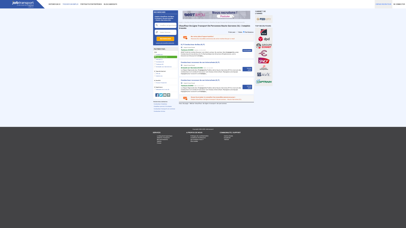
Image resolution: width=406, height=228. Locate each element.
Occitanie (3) (160, 62)
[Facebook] (157, 95)
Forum (159, 143)
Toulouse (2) (159, 64)
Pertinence (249, 32)
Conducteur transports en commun (164, 109)
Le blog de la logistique (164, 136)
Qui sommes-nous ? (197, 139)
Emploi (181, 22)
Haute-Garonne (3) (161, 57)
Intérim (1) (159, 76)
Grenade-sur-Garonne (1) (164, 66)
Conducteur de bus (159, 111)
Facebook (227, 137)
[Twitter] (161, 95)
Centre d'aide (228, 136)
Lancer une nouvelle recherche (165, 43)
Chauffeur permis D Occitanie (163, 106)
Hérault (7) (159, 59)
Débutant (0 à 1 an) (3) (162, 89)
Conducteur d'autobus (160, 104)
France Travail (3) (161, 82)
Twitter (226, 139)
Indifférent (159, 54)
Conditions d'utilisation (198, 137)
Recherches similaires (160, 101)
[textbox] (165, 25)
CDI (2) (158, 73)
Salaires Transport (163, 137)
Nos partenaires (162, 139)
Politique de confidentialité (199, 136)
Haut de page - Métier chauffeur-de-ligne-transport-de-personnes (203, 103)
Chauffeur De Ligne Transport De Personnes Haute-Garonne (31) (227, 22)
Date (240, 32)
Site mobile (194, 141)
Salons (159, 141)
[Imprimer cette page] (168, 95)
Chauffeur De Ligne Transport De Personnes (196, 22)
